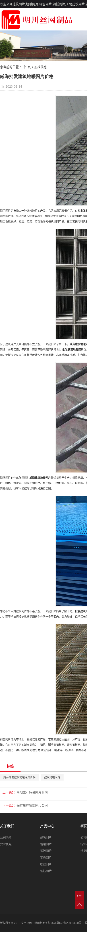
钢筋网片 (46, 871)
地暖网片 (46, 844)
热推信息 (40, 67)
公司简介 (6, 837)
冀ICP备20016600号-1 (70, 923)
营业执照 (6, 844)
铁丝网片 (46, 864)
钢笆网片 (46, 850)
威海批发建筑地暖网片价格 (19, 777)
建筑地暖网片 (52, 777)
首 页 (27, 67)
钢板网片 (46, 857)
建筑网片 (46, 837)
